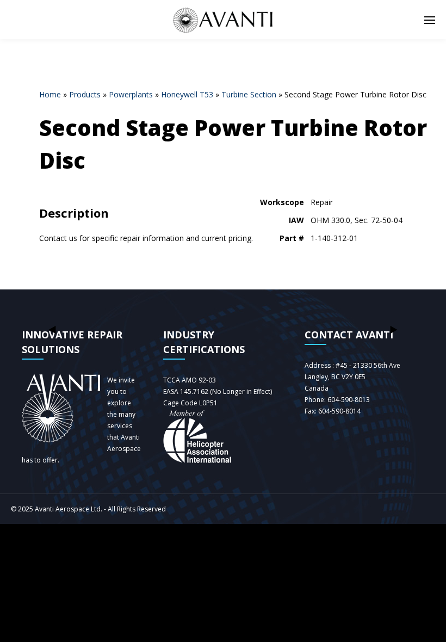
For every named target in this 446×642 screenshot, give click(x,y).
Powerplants (131, 94)
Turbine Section (248, 94)
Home (50, 94)
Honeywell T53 (187, 94)
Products (85, 94)
